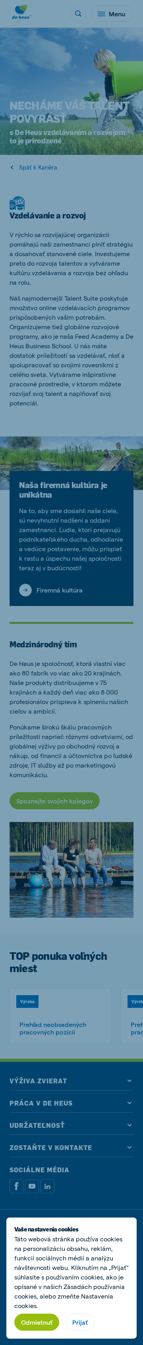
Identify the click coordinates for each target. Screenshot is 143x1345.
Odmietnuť (36, 1322)
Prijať (80, 1322)
